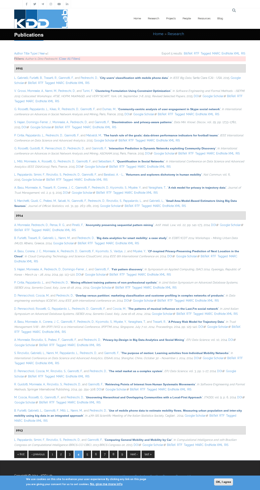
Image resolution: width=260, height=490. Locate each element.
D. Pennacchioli (24, 295)
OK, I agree (223, 481)
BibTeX (188, 53)
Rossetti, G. (49, 161)
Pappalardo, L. (39, 109)
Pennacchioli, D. (55, 148)
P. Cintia (19, 135)
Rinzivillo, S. (54, 174)
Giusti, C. (36, 200)
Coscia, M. (42, 295)
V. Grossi (20, 90)
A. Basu (19, 187)
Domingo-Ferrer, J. (38, 122)
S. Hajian (19, 122)
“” (134, 77)
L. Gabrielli (21, 77)
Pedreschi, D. (89, 77)
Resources (204, 18)
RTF (196, 53)
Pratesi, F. (54, 339)
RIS (243, 53)
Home (137, 18)
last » (148, 454)
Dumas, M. (109, 109)
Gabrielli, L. (156, 200)
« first (20, 454)
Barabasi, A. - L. (114, 174)
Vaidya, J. (120, 251)
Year (42, 53)
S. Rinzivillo (21, 353)
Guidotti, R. (37, 148)
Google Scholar (214, 96)
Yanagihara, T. (157, 187)
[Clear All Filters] (69, 58)
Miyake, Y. (134, 187)
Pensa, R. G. (57, 225)
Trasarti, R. (50, 77)
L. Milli (18, 161)
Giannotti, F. (66, 77)
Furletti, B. (36, 77)
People (187, 18)
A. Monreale (22, 225)
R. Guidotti (21, 384)
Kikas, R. (55, 109)
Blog (220, 18)
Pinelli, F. (77, 225)
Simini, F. (39, 174)
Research (153, 18)
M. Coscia (20, 397)
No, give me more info (106, 484)
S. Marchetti (21, 200)
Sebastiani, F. (106, 161)
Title (26, 53)
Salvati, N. (64, 200)
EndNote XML (231, 53)
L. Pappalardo (23, 174)
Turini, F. (87, 90)
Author (18, 53)
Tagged (206, 53)
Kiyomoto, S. (118, 187)
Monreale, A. (35, 90)
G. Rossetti (21, 109)
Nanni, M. (51, 90)
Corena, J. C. (65, 187)
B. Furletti (20, 238)
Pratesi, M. (49, 200)
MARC (216, 53)
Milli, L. (64, 410)
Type (33, 53)
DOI (197, 96)
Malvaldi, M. (94, 135)
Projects (171, 18)
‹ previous (38, 454)
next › (134, 454)
